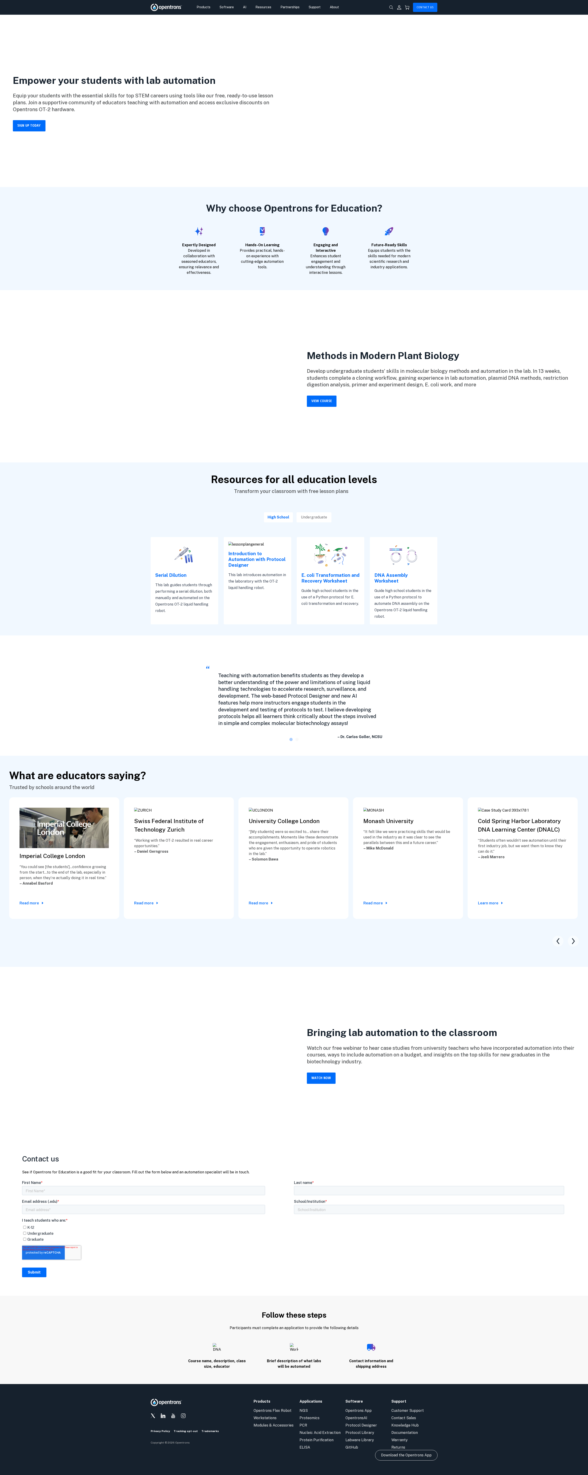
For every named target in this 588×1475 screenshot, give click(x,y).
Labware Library (359, 1440)
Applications (311, 1401)
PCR (303, 1425)
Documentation (404, 1432)
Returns (398, 1447)
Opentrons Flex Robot (272, 1410)
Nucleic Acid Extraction (320, 1432)
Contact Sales (403, 1418)
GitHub (351, 1447)
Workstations (265, 1418)
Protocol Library (359, 1432)
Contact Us (425, 7)
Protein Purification (317, 1440)
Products (203, 7)
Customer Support (407, 1410)
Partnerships (290, 7)
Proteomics (309, 1418)
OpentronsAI (356, 1418)
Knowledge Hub (405, 1425)
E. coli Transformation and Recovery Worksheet (330, 578)
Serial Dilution (171, 575)
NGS (304, 1410)
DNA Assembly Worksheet (391, 578)
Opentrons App (358, 1410)
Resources (263, 7)
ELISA (305, 1447)
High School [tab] (278, 517)
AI (244, 7)
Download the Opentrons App (406, 1455)
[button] (291, 739)
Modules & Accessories (274, 1425)
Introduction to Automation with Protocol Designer (257, 559)
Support (315, 7)
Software (227, 7)
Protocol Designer (361, 1425)
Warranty (399, 1440)
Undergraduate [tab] (314, 517)
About (334, 7)
